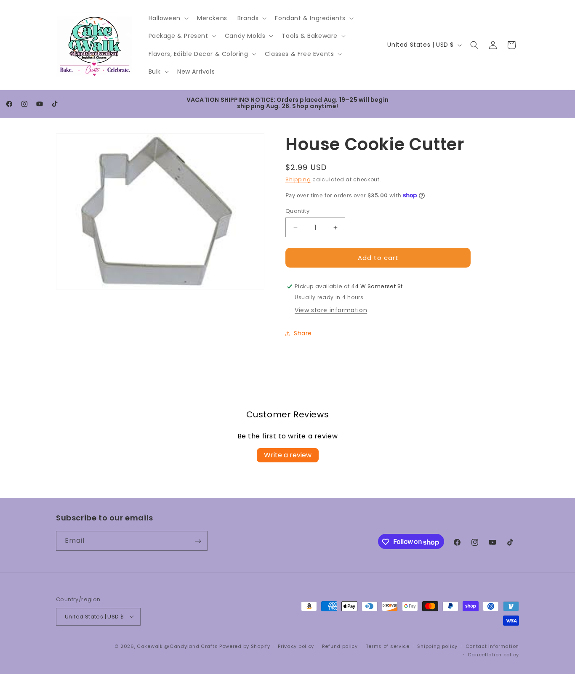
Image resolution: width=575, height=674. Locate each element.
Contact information (492, 645)
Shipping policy (437, 645)
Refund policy (340, 645)
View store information (331, 310)
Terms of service (388, 645)
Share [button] (303, 333)
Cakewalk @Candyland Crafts (177, 645)
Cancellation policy (493, 654)
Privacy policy (296, 645)
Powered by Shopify (244, 645)
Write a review (287, 455)
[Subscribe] (198, 541)
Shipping (298, 179)
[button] (168, 18)
